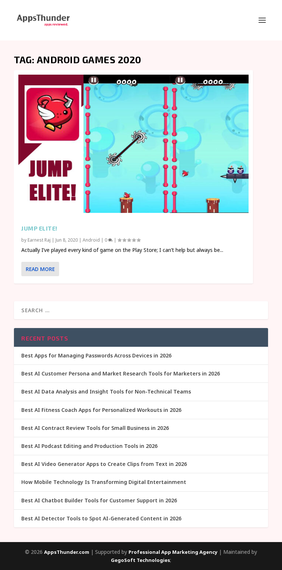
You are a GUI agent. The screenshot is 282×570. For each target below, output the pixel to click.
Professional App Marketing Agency (173, 552)
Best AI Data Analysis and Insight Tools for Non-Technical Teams (106, 391)
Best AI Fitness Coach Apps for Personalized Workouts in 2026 (101, 409)
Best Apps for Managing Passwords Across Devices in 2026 (96, 355)
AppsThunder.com (66, 552)
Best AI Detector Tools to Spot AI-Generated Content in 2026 (101, 518)
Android (91, 240)
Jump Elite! (39, 228)
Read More (40, 269)
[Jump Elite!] (133, 143)
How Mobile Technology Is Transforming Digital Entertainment (103, 481)
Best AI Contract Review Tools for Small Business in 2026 (95, 427)
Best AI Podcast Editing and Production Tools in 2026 (89, 445)
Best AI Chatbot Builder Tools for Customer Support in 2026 (99, 500)
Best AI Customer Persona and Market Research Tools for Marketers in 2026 (120, 373)
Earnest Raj (39, 240)
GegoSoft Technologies (140, 560)
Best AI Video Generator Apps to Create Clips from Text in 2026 (104, 463)
